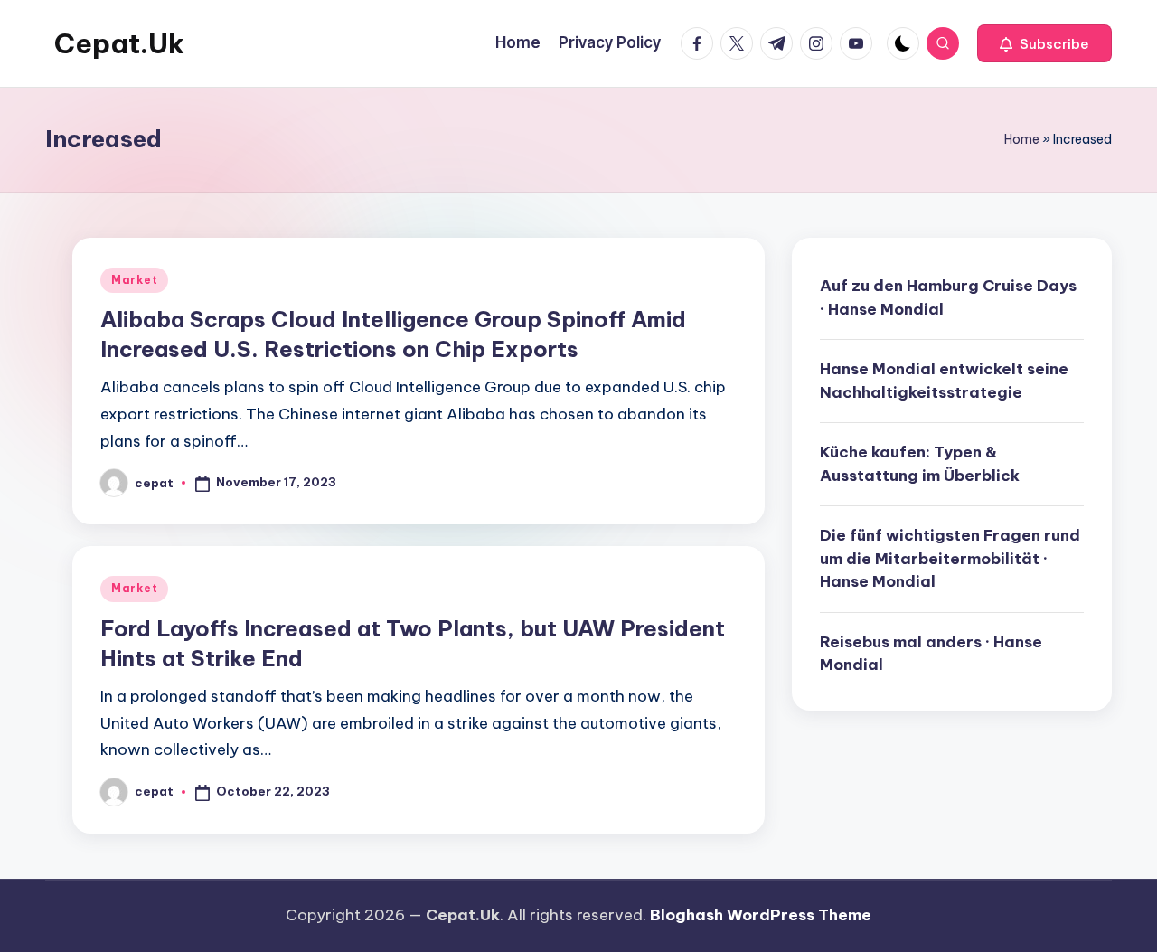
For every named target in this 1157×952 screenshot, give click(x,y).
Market (134, 280)
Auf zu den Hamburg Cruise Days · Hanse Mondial (948, 297)
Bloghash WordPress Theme (760, 915)
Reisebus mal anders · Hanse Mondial (931, 652)
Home (1021, 139)
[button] (1044, 43)
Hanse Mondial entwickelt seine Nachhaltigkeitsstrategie (944, 380)
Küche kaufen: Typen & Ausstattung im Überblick (920, 463)
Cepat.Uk (119, 43)
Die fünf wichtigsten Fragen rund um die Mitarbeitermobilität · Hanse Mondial (950, 558)
